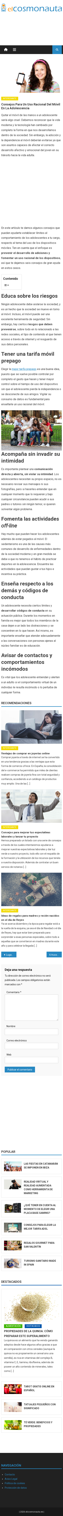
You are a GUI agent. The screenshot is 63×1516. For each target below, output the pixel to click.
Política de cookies (15, 1483)
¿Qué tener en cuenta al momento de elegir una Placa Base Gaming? (40, 1209)
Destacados (11, 1281)
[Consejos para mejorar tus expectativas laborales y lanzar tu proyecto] (31, 806)
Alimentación (13, 1326)
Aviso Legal (11, 1478)
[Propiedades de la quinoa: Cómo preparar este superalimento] (31, 1307)
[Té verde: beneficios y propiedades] (13, 1425)
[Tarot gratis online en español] (13, 1389)
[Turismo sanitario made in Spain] (13, 1263)
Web (8, 1054)
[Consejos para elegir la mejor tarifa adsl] (13, 1227)
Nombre (10, 1026)
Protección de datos (16, 1487)
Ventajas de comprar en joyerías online (25, 753)
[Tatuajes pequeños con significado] (13, 1407)
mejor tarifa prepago (24, 369)
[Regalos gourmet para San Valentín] (13, 1245)
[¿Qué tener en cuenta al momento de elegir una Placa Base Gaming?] (13, 1208)
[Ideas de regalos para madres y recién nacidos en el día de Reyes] (31, 889)
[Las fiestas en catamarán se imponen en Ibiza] (13, 1166)
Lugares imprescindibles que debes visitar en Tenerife (11, 954)
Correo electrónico (16, 1040)
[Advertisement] (34, 24)
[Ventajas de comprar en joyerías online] (31, 727)
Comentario (13, 992)
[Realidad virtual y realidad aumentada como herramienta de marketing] (13, 1184)
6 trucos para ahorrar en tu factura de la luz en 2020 (55, 954)
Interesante (9, 98)
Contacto (10, 1474)
